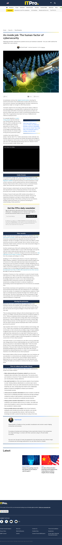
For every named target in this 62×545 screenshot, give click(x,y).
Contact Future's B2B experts (38, 533)
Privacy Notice (14, 222)
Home (4, 30)
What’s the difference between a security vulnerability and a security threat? (31, 126)
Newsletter (37, 96)
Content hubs (43, 7)
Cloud (16, 7)
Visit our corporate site (44, 507)
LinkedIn (44, 441)
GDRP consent (3, 533)
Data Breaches (18, 30)
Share (6, 96)
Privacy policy (3, 531)
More (56, 7)
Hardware (22, 7)
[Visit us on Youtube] (11, 521)
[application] (21, 159)
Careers (18, 533)
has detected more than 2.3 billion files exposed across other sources (20, 270)
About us (18, 528)
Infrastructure (29, 7)
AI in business (34, 10)
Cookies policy (35, 531)
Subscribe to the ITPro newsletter (21, 10)
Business (11, 7)
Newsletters (51, 531)
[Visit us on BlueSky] (16, 521)
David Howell (24, 47)
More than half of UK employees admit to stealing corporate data (31, 129)
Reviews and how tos (43, 10)
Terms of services (21, 220)
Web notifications (20, 531)
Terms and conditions (53, 528)
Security (37, 7)
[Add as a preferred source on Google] (4, 511)
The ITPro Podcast (54, 10)
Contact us (34, 528)
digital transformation (23, 100)
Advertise (51, 7)
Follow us (30, 96)
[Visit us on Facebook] (1, 521)
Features (43, 47)
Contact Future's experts (5, 528)
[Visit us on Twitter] (6, 521)
